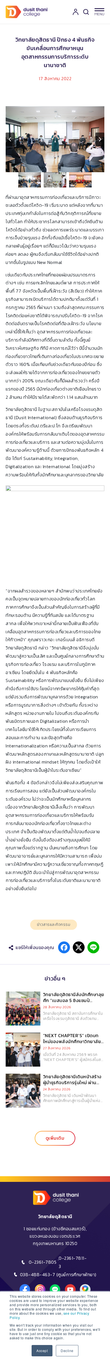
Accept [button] (42, 1350)
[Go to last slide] (10, 139)
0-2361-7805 (43, 1262)
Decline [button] (67, 1350)
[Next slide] (99, 139)
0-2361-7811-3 (73, 1262)
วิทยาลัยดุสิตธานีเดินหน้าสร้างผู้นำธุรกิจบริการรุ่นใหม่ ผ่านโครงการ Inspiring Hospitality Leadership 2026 (73, 1085)
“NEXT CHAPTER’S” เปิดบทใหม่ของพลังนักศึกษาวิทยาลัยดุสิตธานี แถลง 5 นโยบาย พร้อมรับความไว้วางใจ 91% (72, 1044)
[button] (29, 179)
